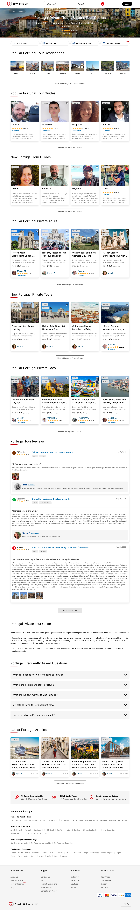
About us (14, 877)
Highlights (37, 830)
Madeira (60, 853)
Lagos (118, 853)
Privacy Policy (46, 887)
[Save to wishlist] (36, 103)
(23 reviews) (35, 533)
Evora (44, 853)
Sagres (56, 856)
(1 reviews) (31, 485)
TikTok (73, 887)
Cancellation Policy (49, 891)
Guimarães (94, 853)
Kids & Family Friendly (37, 833)
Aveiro (33, 856)
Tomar (13, 856)
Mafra (49, 856)
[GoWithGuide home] (17, 4)
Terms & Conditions (49, 884)
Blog (12, 887)
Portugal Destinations (118, 820)
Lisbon (13, 853)
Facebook (75, 880)
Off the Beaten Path (91, 830)
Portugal (14, 820)
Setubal (69, 853)
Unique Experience (18, 833)
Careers (104, 884)
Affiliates (104, 887)
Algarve (65, 856)
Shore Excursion (108, 830)
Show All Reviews (70, 610)
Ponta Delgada (107, 853)
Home (13, 11)
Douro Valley (23, 856)
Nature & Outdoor (73, 830)
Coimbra (35, 853)
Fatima (51, 853)
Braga (85, 853)
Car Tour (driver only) (19, 843)
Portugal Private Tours (49, 820)
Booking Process (17, 880)
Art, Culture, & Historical (20, 830)
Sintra (27, 853)
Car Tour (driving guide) (64, 843)
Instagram (75, 877)
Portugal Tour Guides (29, 820)
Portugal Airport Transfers (96, 820)
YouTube (74, 884)
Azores (41, 856)
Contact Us (45, 877)
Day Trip (60, 830)
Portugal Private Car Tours (72, 820)
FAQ (42, 880)
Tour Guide (105, 877)
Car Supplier (106, 880)
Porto (20, 853)
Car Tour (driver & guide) (41, 843)
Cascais (77, 853)
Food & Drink (49, 830)
